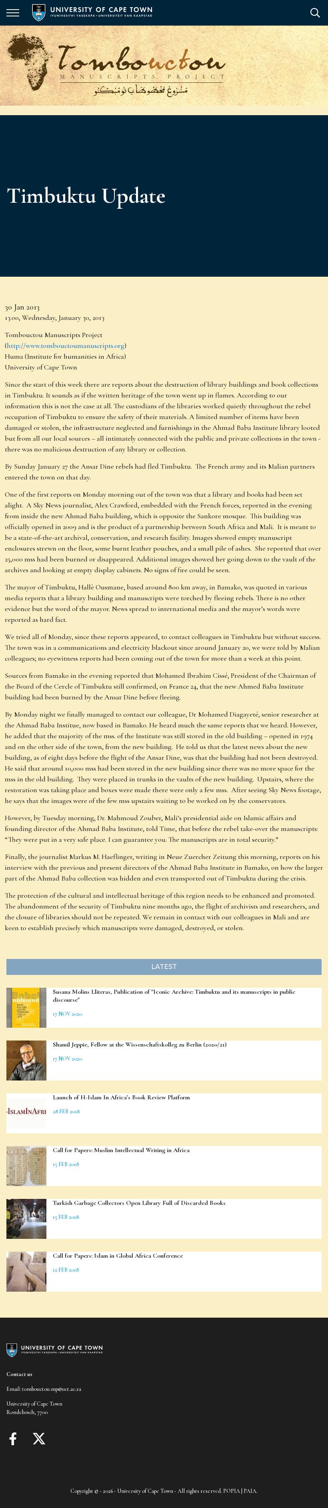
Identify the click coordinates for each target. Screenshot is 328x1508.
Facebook (13, 1438)
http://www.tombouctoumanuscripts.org (65, 345)
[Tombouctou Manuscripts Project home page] (116, 66)
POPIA (231, 1491)
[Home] (54, 1349)
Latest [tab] (164, 967)
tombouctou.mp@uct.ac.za (51, 1389)
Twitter (39, 1438)
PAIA (250, 1491)
